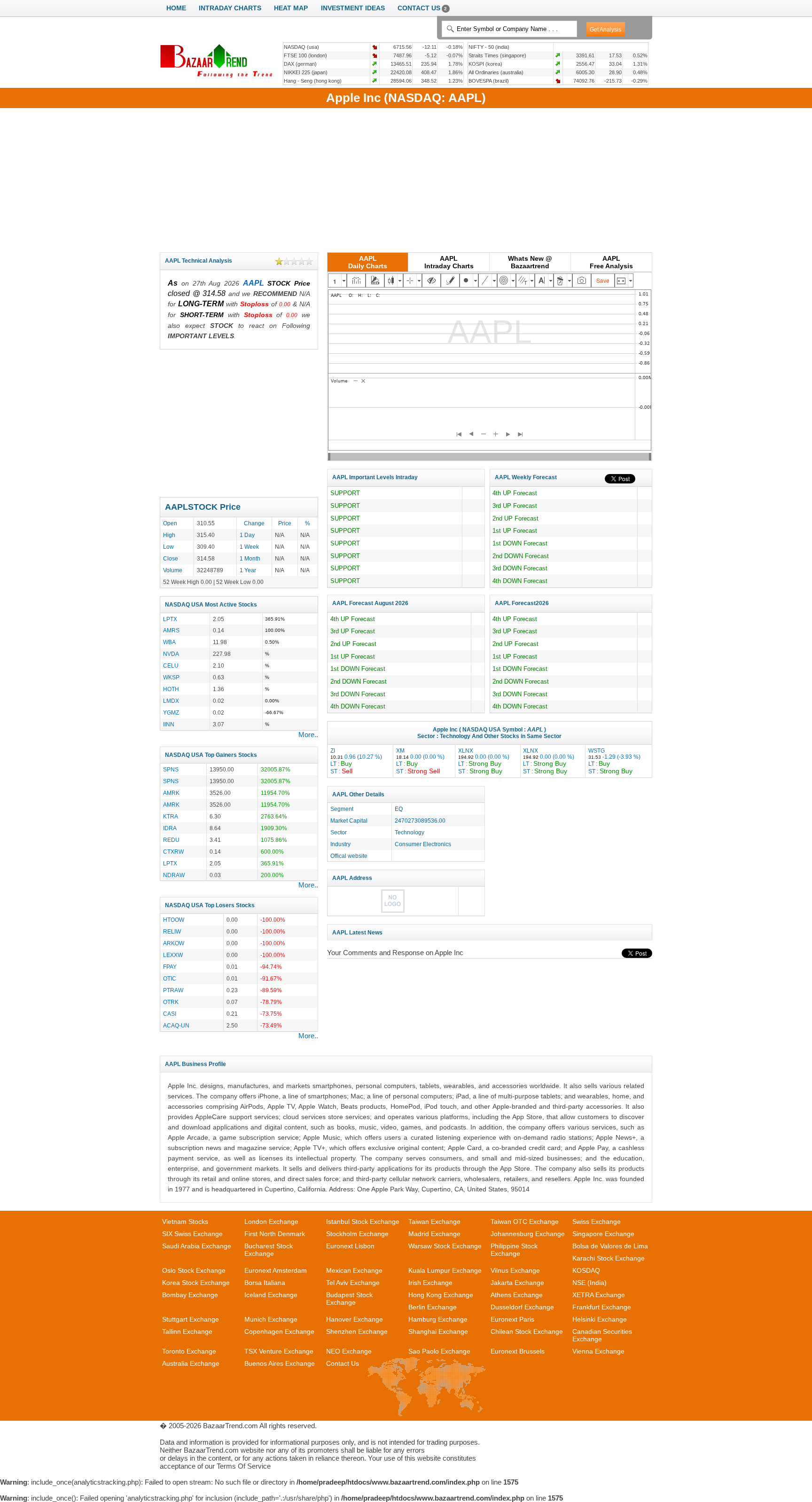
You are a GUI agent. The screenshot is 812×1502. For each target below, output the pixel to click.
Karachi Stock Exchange (608, 1258)
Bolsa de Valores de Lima (610, 1246)
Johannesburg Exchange (528, 1233)
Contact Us (342, 1363)
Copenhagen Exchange (279, 1331)
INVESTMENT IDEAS (353, 8)
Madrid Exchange (434, 1233)
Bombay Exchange (190, 1295)
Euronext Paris (512, 1319)
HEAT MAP (291, 8)
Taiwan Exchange (434, 1221)
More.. (308, 735)
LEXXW (173, 955)
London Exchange (271, 1221)
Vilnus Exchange (515, 1270)
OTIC (169, 978)
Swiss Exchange (596, 1221)
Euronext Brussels (518, 1351)
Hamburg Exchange (438, 1319)
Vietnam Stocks (185, 1221)
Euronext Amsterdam (275, 1270)
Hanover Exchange (354, 1319)
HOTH (171, 689)
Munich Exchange (270, 1319)
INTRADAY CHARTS (230, 8)
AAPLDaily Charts (367, 262)
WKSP (171, 677)
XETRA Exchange (598, 1295)
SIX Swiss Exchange (192, 1233)
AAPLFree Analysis (611, 262)
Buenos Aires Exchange (279, 1363)
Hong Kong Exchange (440, 1295)
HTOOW (173, 920)
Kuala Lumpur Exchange (445, 1270)
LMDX (171, 701)
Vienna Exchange (598, 1351)
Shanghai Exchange (438, 1331)
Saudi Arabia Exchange (196, 1246)
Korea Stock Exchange (196, 1282)
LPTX (170, 619)
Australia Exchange (190, 1363)
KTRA (170, 816)
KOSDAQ (586, 1270)
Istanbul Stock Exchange (362, 1221)
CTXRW (173, 851)
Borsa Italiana (264, 1282)
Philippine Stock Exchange (514, 1249)
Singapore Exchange (603, 1233)
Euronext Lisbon (350, 1246)
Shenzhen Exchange (357, 1331)
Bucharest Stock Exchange (268, 1249)
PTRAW (173, 990)
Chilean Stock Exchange (527, 1331)
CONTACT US (422, 8)
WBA (169, 642)
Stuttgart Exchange (190, 1319)
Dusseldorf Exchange (522, 1307)
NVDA (171, 654)
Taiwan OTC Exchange (525, 1221)
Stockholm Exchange (357, 1233)
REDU (171, 840)
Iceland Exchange (270, 1295)
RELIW (172, 931)
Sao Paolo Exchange (439, 1351)
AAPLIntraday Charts (449, 262)
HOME (176, 8)
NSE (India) (589, 1282)
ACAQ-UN (176, 1025)
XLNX (483, 760)
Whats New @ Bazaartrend (530, 262)
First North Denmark (274, 1233)
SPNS (171, 769)
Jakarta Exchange (517, 1282)
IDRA (170, 828)
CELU (171, 665)
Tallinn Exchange (187, 1331)
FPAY (170, 967)
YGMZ (171, 712)
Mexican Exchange (354, 1270)
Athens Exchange (517, 1295)
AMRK (171, 793)
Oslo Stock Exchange (194, 1270)
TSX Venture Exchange (278, 1351)
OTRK (171, 1002)
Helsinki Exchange (599, 1319)
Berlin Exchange (432, 1307)
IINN (168, 724)
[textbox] (509, 29)
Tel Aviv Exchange (353, 1282)
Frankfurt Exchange (601, 1307)
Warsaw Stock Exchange (445, 1246)
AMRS (171, 630)
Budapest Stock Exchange (349, 1298)
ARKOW (173, 943)
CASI (169, 1014)
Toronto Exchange (189, 1351)
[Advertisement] (406, 178)
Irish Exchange (430, 1282)
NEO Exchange (349, 1351)
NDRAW (174, 875)
